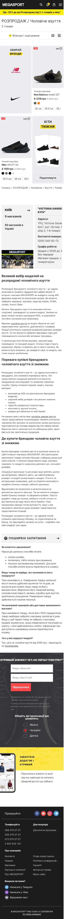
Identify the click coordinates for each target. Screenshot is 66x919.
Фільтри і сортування (24, 35)
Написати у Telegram (21, 887)
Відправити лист (19, 897)
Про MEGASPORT (14, 874)
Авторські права (42, 869)
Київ (8, 210)
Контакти (10, 856)
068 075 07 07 (13, 830)
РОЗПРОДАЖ (14, 21)
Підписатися (21, 687)
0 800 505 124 (13, 843)
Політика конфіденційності (47, 860)
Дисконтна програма (44, 830)
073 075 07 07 (13, 839)
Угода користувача (43, 856)
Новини (9, 860)
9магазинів (13, 216)
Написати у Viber (19, 892)
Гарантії (37, 865)
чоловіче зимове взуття (43, 416)
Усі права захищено (32, 914)
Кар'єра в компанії (15, 869)
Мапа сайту (39, 874)
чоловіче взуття (19, 323)
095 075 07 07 (13, 834)
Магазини (10, 865)
